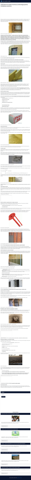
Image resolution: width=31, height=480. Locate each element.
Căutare (3, 396)
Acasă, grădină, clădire (6, 1)
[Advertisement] (15, 12)
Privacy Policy (20, 477)
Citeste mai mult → (4, 440)
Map (17, 477)
